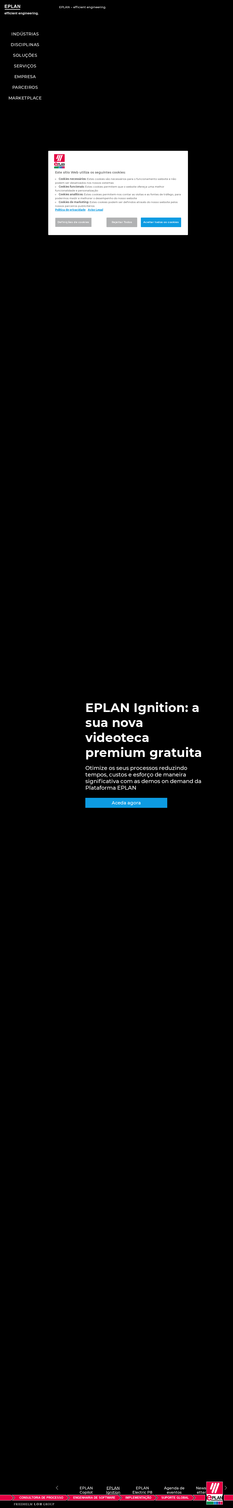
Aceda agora (126, 803)
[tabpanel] (116, 754)
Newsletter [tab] (201, 1488)
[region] (118, 193)
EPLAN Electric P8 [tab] (142, 1488)
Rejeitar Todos (122, 222)
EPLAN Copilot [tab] (86, 1488)
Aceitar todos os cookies (161, 222)
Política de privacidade (70, 209)
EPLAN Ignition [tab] (113, 1488)
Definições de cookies (73, 222)
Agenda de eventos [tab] (174, 1488)
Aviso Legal (95, 209)
